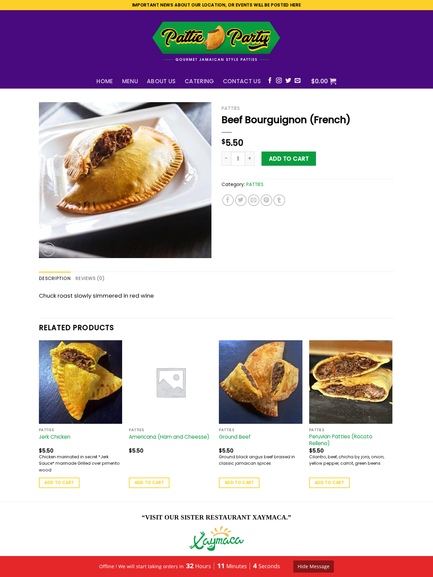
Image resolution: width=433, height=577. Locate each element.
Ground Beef (235, 437)
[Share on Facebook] (228, 200)
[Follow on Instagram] (279, 80)
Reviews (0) (90, 278)
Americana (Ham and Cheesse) (169, 437)
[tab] (55, 279)
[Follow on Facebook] (270, 80)
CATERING (199, 81)
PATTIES (231, 108)
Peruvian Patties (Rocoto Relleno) (340, 439)
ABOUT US (161, 81)
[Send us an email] (297, 80)
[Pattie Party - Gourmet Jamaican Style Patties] (216, 42)
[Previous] (39, 420)
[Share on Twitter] (241, 200)
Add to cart (289, 159)
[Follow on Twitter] (288, 80)
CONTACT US (242, 81)
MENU (130, 81)
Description (55, 278)
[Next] (392, 420)
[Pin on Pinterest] (266, 200)
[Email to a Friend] (254, 200)
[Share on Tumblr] (279, 200)
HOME (104, 81)
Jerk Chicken (54, 437)
